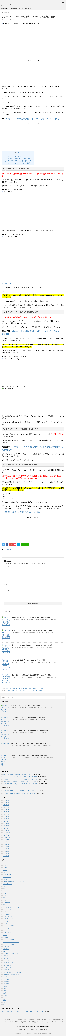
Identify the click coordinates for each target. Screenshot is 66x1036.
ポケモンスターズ (8, 963)
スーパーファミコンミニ (10, 925)
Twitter (5, 891)
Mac (4, 872)
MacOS (5, 879)
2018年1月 (6, 805)
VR (4, 898)
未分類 (5, 995)
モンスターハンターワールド (11, 974)
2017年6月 (6, 819)
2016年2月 (6, 856)
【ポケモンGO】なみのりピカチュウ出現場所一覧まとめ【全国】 (30, 755)
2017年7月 (6, 816)
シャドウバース (7, 916)
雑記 (4, 1004)
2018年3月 (6, 802)
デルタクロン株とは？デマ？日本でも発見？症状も (25, 705)
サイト (6, 597)
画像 (4, 1000)
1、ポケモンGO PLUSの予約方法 (13, 156)
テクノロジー (7, 932)
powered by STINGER (45, 1033)
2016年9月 (6, 839)
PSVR (5, 886)
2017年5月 (6, 821)
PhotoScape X (7, 884)
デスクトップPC (7, 937)
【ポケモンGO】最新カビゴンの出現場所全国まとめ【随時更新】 (19, 1019)
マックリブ (6, 5)
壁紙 (4, 990)
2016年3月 (6, 853)
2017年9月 (6, 814)
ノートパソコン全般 (8, 944)
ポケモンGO (8, 549)
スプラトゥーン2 (8, 919)
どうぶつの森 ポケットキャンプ (12, 907)
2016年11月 (6, 835)
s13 (4, 888)
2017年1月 (6, 830)
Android (5, 863)
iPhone (5, 865)
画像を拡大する (6, 283)
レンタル (5, 977)
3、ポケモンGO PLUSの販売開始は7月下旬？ (18, 161)
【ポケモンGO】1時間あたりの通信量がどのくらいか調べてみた (32, 675)
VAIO (4, 893)
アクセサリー (7, 909)
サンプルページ (52, 1021)
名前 (5, 584)
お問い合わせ (44, 1021)
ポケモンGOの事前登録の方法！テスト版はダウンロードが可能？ (25, 688)
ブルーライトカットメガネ (10, 953)
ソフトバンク (7, 928)
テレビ (5, 935)
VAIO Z (5, 895)
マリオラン (6, 970)
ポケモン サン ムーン (9, 958)
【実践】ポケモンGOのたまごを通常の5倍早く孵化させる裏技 (31, 617)
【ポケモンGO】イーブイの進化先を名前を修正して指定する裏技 (32, 630)
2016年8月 (6, 842)
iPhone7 (5, 867)
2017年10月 (6, 812)
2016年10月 (6, 837)
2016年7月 (6, 844)
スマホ (5, 923)
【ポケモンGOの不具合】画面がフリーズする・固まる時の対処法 (32, 645)
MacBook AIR (7, 874)
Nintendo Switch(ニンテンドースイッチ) (14, 881)
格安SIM (5, 997)
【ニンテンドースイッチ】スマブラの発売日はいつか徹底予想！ (29, 730)
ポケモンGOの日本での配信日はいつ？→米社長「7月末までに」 (25, 690)
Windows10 (6, 905)
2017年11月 (6, 809)
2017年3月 (6, 826)
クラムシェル (7, 914)
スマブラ (5, 921)
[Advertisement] (33, 73)
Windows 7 (6, 902)
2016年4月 (6, 851)
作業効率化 (6, 984)
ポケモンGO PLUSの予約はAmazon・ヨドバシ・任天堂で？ (30, 660)
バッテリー (6, 949)
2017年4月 (6, 823)
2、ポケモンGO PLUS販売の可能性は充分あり (18, 158)
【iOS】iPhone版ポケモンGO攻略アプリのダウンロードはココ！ (23, 512)
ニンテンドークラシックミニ (11, 942)
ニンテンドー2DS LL (9, 939)
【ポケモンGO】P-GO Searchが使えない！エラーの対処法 (19, 791)
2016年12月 (6, 833)
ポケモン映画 (7, 967)
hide (19, 153)
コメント (6, 566)
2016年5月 (6, 849)
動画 (4, 988)
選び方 (5, 1002)
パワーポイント (7, 951)
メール (6, 591)
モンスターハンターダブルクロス (12, 972)
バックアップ (7, 946)
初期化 (5, 986)
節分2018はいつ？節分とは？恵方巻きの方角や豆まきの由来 (28, 743)
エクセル (5, 912)
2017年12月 (6, 807)
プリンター (6, 956)
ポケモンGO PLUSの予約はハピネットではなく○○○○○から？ (33, 118)
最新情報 (5, 993)
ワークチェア (7, 979)
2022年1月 (6, 800)
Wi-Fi (4, 900)
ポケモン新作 (7, 965)
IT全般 (5, 870)
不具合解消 (6, 981)
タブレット (6, 930)
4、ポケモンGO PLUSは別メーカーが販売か (17, 163)
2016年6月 (6, 846)
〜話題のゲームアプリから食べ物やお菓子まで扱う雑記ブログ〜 (33, 1029)
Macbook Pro (7, 877)
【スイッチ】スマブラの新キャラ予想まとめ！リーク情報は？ (29, 717)
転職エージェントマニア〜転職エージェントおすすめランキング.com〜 (23, 1011)
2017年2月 (6, 828)
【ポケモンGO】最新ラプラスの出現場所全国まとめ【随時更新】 (24, 1021)
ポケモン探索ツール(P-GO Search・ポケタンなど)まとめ (43, 1023)
